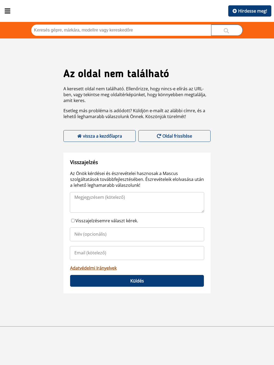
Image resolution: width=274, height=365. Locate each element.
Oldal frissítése (177, 136)
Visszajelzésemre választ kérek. (106, 221)
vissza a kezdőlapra (102, 136)
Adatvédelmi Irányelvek (93, 268)
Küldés (137, 281)
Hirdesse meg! (252, 11)
